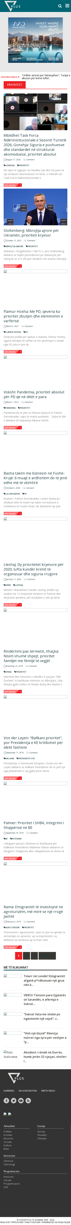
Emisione (9, 1176)
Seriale (7, 1180)
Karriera (9, 1090)
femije (8, 671)
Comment (30, 159)
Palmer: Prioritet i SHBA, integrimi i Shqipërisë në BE (34, 825)
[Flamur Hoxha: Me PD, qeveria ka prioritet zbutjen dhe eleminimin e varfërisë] (35, 288)
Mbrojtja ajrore (14, 246)
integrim (16, 838)
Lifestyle (42, 1138)
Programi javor (12, 1183)
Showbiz (42, 1135)
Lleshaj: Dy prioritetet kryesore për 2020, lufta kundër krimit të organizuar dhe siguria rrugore (34, 569)
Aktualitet (9, 1126)
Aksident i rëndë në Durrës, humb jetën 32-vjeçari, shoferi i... (45, 1056)
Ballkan (9, 758)
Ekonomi (8, 1138)
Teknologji (9, 1164)
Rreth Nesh (48, 1090)
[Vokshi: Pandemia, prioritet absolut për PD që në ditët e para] (35, 371)
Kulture (8, 1145)
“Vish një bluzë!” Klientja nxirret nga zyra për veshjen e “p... (45, 1037)
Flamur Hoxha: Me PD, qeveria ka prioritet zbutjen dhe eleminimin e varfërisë (33, 316)
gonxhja (10, 165)
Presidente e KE (26, 758)
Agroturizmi (12, 927)
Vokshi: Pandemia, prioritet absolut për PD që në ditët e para (34, 394)
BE (6, 838)
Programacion (11, 1171)
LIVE (6, 1187)
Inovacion (9, 1155)
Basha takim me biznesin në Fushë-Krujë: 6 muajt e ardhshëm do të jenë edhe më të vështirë (35, 478)
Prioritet (24, 165)
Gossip (41, 1126)
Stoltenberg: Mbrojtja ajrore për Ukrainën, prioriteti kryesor (31, 233)
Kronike (8, 1135)
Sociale (8, 1141)
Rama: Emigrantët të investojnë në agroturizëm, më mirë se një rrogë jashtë (33, 911)
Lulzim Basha (12, 493)
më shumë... (11, 185)
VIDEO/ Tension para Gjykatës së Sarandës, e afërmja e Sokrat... (45, 999)
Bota (6, 1148)
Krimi (8, 585)
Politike (8, 1131)
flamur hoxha (13, 332)
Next (45, 956)
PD (26, 332)
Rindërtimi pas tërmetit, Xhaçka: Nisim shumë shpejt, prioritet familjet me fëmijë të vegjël (31, 656)
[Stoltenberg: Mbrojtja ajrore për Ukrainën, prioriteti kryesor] (35, 207)
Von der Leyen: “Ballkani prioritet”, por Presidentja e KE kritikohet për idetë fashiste (33, 742)
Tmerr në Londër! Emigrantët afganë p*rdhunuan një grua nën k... (44, 980)
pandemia (10, 407)
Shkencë (8, 1161)
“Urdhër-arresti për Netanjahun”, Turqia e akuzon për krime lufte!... (46, 77)
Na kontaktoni (28, 1090)
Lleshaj (19, 585)
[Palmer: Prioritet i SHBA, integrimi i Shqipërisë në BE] (35, 800)
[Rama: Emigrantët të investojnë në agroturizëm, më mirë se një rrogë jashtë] (35, 882)
